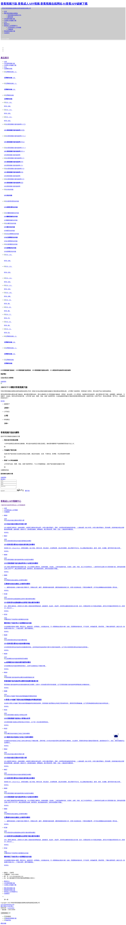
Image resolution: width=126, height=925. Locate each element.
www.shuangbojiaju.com (7, 904)
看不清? (27, 490)
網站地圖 (3, 923)
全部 (5, 61)
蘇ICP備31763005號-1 (7, 906)
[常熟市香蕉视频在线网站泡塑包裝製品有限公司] (16, 8)
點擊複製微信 (4, 913)
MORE (3, 401)
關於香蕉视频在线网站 (11, 13)
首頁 (5, 11)
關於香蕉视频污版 (9, 888)
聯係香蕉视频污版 (9, 31)
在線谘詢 (3, 381)
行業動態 (10, 29)
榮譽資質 (10, 17)
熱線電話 (8, 920)
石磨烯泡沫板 (8, 68)
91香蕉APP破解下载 (10, 20)
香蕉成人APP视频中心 (11, 25)
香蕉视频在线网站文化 (14, 15)
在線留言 (7, 33)
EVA (5, 22)
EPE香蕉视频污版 (9, 18)
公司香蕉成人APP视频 (14, 27)
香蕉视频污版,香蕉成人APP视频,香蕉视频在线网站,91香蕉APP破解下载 (44, 3)
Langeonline (11, 908)
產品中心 (7, 24)
